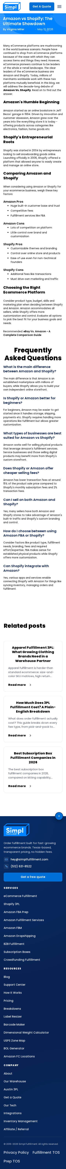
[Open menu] (59, 6)
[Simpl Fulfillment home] (12, 6)
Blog (7, 977)
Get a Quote (12, 1097)
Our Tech (10, 1105)
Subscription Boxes (17, 952)
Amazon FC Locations (19, 1056)
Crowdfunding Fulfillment (22, 960)
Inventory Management (21, 1121)
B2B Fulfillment (14, 944)
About (8, 1073)
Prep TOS (12, 1161)
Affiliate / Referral (16, 1129)
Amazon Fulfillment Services (24, 920)
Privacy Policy (16, 1152)
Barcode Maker (14, 1024)
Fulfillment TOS (46, 1152)
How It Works (13, 993)
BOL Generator (14, 1048)
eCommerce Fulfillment (20, 896)
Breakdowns (12, 1009)
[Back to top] (59, 816)
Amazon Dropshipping (20, 936)
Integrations (13, 1113)
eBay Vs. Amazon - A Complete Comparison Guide (27, 333)
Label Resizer (13, 1016)
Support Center (14, 985)
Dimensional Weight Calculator (26, 1032)
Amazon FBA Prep (16, 912)
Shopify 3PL (12, 904)
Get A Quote (42, 6)
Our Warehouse (15, 1081)
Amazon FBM (13, 928)
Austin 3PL (11, 1089)
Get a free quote (33, 877)
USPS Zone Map (14, 1040)
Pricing (8, 1001)
